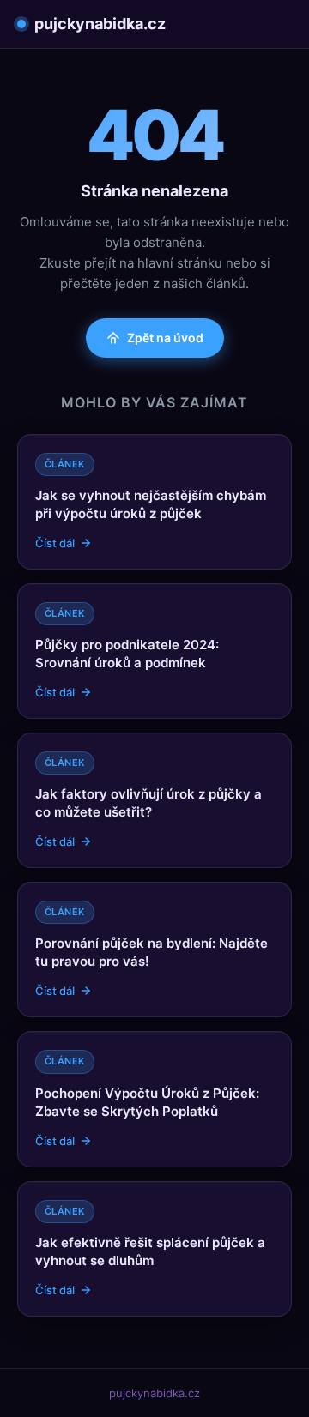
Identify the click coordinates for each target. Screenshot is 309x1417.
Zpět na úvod (165, 337)
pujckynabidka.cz (100, 24)
